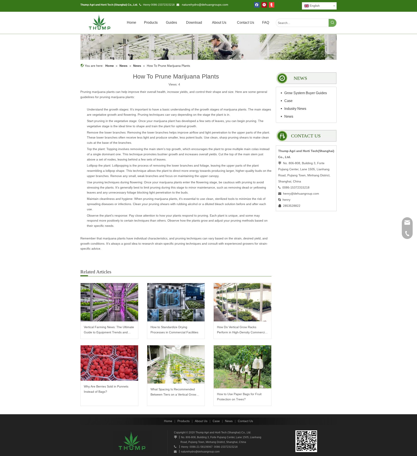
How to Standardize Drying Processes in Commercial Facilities (174, 329)
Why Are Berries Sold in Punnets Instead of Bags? (106, 389)
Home (168, 421)
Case (288, 101)
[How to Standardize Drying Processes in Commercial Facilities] (176, 302)
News (288, 116)
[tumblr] (271, 5)
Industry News (295, 108)
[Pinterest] (264, 5)
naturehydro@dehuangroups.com (205, 4)
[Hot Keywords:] (332, 23)
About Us (201, 421)
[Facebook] (257, 5)
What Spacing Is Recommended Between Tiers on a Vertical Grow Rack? (173, 392)
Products (183, 421)
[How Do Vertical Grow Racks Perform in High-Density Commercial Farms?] (242, 302)
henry (286, 199)
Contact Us (245, 421)
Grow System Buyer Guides (305, 93)
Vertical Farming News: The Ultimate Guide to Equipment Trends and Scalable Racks (109, 330)
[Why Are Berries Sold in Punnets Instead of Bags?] (109, 363)
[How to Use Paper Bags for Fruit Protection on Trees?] (242, 366)
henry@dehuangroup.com (301, 193)
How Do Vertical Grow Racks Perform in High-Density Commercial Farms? (242, 330)
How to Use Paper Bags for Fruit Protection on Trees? (239, 396)
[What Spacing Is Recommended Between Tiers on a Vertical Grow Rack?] (176, 364)
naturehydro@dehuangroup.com (200, 451)
